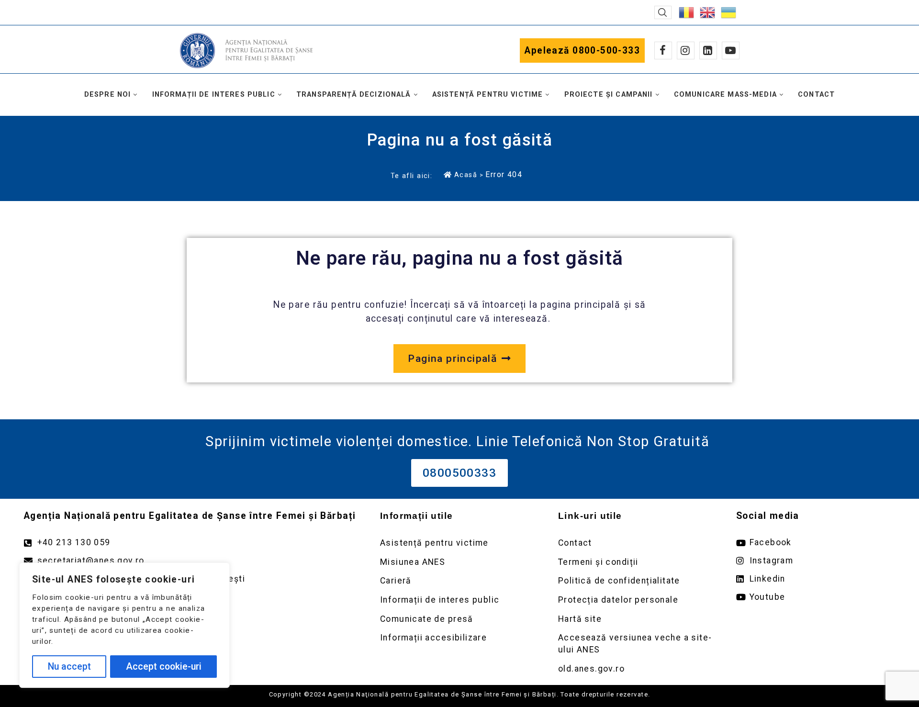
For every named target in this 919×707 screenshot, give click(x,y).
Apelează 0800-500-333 (582, 50)
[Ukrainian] (729, 11)
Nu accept (69, 666)
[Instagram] (686, 50)
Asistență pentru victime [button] (487, 94)
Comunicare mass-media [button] (725, 94)
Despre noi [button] (107, 94)
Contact (816, 94)
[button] (663, 12)
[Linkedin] (708, 50)
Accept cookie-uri (164, 666)
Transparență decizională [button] (353, 94)
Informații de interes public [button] (213, 94)
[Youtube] (731, 50)
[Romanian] (687, 11)
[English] (708, 11)
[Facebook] (663, 50)
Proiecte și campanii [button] (608, 94)
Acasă (465, 175)
